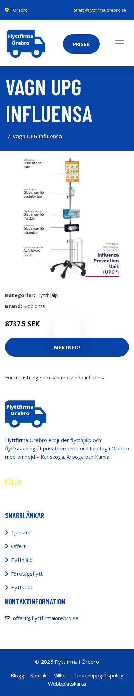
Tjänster (21, 532)
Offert (18, 546)
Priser (81, 43)
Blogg (17, 675)
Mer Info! (67, 347)
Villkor (61, 675)
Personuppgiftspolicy (98, 675)
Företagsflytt (27, 573)
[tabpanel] (67, 218)
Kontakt (39, 675)
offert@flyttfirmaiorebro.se (99, 10)
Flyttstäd (21, 587)
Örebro (20, 10)
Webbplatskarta (67, 683)
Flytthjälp (47, 295)
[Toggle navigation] (119, 43)
